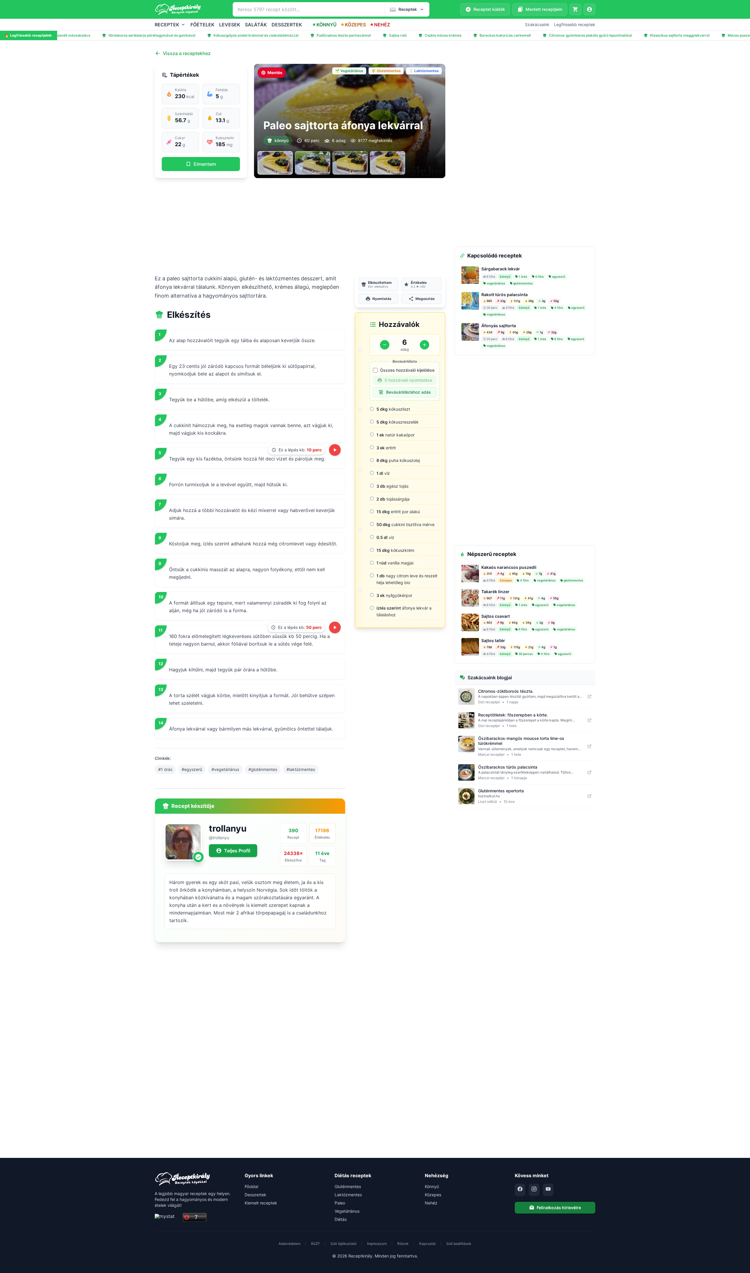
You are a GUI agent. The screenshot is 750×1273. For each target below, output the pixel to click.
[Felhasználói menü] (589, 9)
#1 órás (165, 769)
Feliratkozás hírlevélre (559, 1207)
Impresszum (377, 1243)
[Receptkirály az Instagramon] (534, 1190)
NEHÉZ (382, 25)
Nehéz (431, 1202)
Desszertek (255, 1194)
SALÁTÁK (256, 25)
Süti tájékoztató (343, 1243)
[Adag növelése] (424, 344)
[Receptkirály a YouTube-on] (548, 1190)
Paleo (340, 1202)
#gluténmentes (262, 769)
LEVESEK (229, 25)
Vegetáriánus (347, 1211)
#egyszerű (192, 769)
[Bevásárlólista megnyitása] (575, 9)
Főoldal (251, 1186)
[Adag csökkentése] (384, 344)
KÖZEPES (355, 25)
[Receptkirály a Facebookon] (520, 1190)
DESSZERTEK (287, 25)
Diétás (341, 1219)
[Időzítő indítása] (335, 450)
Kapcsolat (427, 1243)
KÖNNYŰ (326, 25)
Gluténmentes (348, 1186)
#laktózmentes (301, 769)
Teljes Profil (237, 851)
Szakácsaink (537, 24)
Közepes (433, 1194)
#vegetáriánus (225, 769)
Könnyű (432, 1186)
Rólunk (403, 1243)
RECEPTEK (167, 25)
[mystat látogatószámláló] (167, 1217)
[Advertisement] (300, 226)
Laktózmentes (348, 1194)
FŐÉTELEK (202, 25)
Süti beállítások (458, 1243)
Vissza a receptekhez (187, 53)
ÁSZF (315, 1243)
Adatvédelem (289, 1243)
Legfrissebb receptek (574, 24)
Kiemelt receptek (261, 1202)
